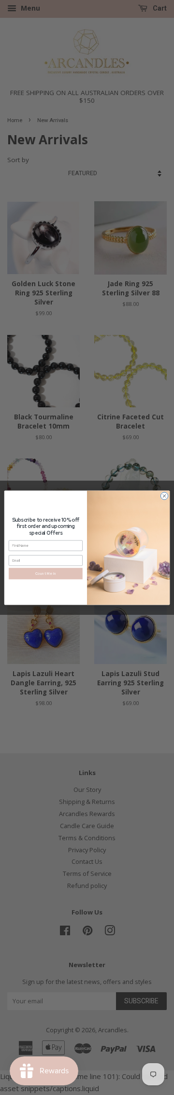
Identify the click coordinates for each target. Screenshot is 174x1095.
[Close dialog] (164, 495)
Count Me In (45, 573)
